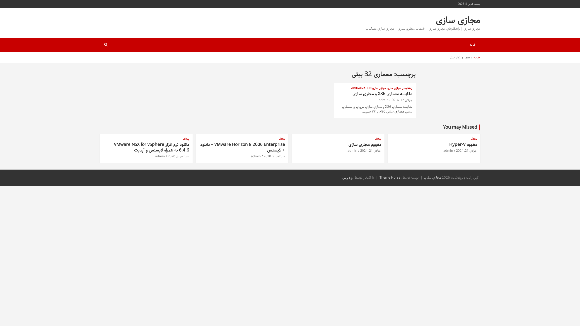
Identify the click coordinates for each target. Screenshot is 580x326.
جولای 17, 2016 (402, 100)
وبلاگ (474, 139)
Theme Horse (389, 177)
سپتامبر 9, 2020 (274, 156)
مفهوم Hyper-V (463, 144)
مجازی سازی (458, 20)
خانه (473, 44)
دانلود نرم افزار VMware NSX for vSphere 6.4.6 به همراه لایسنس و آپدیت (151, 147)
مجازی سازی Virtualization (368, 88)
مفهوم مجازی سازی (364, 144)
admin (384, 100)
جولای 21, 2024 (466, 150)
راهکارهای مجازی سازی (399, 88)
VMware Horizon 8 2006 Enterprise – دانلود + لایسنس (242, 147)
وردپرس (347, 177)
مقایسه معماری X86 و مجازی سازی (382, 94)
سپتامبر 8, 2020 (178, 156)
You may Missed (460, 127)
